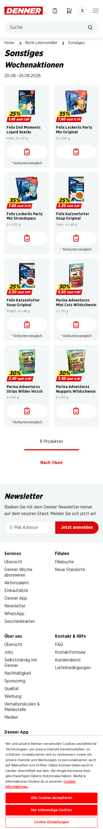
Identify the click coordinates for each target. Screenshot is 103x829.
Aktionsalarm (16, 583)
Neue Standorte (70, 569)
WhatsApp (14, 614)
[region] (51, 782)
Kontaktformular (70, 652)
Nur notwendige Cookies (51, 810)
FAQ (59, 644)
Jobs (8, 652)
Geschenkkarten (19, 621)
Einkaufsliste (16, 590)
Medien (11, 717)
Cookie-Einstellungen (51, 822)
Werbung (12, 696)
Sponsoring (14, 681)
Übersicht (13, 562)
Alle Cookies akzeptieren (51, 798)
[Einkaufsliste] (55, 10)
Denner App (15, 598)
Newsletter (15, 606)
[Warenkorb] (69, 10)
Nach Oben (51, 463)
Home (9, 43)
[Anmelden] (82, 10)
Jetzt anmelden (77, 527)
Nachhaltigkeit (17, 673)
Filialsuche (64, 562)
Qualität (11, 689)
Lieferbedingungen (73, 668)
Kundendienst (68, 660)
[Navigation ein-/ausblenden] (95, 10)
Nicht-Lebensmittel (41, 43)
